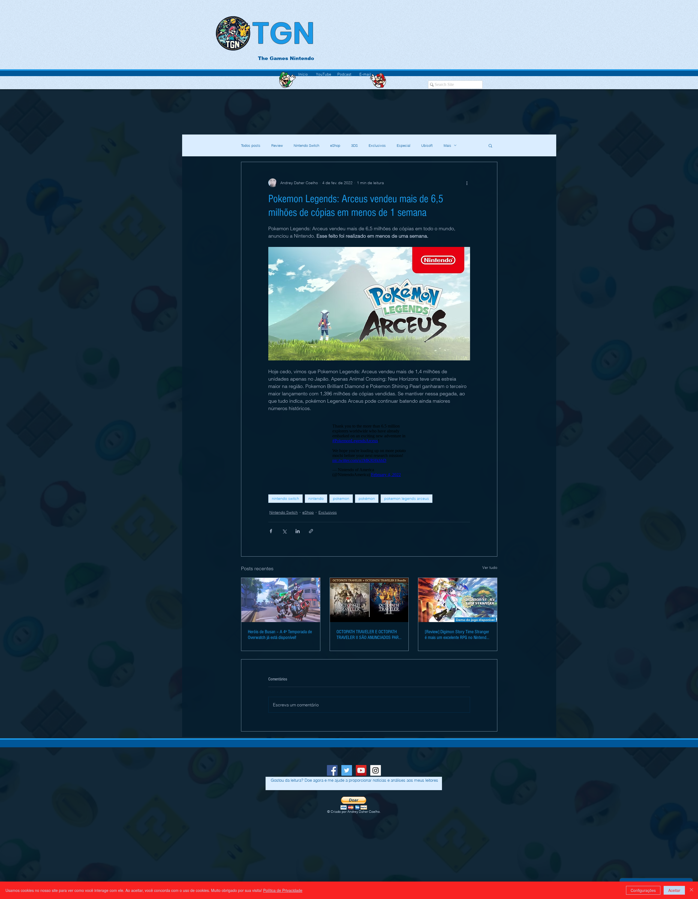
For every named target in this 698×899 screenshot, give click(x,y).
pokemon (341, 501)
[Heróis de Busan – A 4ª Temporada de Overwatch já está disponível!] (280, 603)
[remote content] (369, 451)
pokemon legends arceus (406, 501)
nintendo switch (285, 501)
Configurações (643, 890)
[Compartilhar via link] (311, 533)
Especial (403, 145)
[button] (490, 145)
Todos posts (250, 145)
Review (277, 145)
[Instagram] (375, 773)
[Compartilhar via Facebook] (270, 533)
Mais (447, 145)
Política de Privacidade (282, 890)
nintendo (316, 501)
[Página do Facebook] (332, 773)
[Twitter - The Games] (346, 773)
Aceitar (674, 890)
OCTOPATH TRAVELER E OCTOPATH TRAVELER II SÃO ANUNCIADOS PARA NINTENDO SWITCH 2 (368, 637)
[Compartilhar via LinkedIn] (297, 533)
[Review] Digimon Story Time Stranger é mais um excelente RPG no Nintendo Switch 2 (457, 637)
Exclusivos (377, 145)
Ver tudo (489, 570)
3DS (354, 145)
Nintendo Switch (306, 145)
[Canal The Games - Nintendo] (361, 773)
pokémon (367, 501)
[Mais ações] (467, 183)
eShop (335, 145)
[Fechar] (691, 890)
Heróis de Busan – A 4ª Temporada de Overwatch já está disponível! (280, 637)
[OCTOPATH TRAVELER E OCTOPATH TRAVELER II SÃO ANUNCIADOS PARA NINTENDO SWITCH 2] (369, 603)
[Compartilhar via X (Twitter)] (284, 533)
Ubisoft (427, 145)
